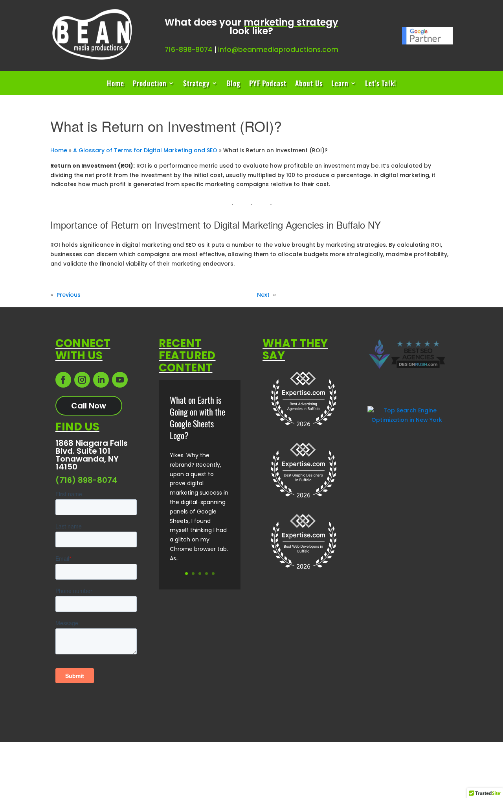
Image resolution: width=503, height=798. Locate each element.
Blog (233, 84)
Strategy (196, 84)
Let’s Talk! (380, 84)
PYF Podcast (267, 84)
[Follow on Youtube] (120, 380)
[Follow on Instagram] (82, 380)
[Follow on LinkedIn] (101, 380)
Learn (340, 84)
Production (150, 84)
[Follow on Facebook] (63, 380)
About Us (309, 84)
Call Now (88, 405)
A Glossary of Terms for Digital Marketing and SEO (145, 150)
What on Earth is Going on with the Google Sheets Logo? (197, 417)
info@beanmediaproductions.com (278, 49)
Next (263, 295)
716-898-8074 (189, 49)
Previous (69, 295)
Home (115, 84)
